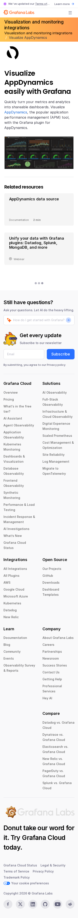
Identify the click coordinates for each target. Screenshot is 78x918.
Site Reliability (53, 454)
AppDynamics (15, 112)
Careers (48, 644)
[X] (20, 904)
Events (8, 658)
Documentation (15, 638)
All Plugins (11, 575)
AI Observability (54, 392)
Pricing (8, 399)
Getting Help (52, 679)
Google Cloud (13, 589)
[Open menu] (70, 12)
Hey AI (47, 698)
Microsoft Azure (15, 596)
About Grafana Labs (58, 638)
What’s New (12, 536)
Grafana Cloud (43, 837)
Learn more (62, 4)
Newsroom (50, 658)
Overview (10, 392)
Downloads (51, 582)
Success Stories (54, 665)
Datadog (10, 610)
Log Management (55, 461)
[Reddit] (70, 904)
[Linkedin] (32, 904)
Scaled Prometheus (57, 435)
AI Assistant (12, 418)
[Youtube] (57, 904)
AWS (6, 582)
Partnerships (52, 651)
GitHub (47, 575)
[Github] (45, 904)
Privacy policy (56, 364)
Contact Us (51, 672)
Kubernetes (12, 603)
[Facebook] (7, 904)
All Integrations (15, 569)
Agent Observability (18, 425)
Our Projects (51, 569)
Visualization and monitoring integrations (38, 33)
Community (12, 651)
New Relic (11, 617)
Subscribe (60, 354)
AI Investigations (16, 529)
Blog (6, 644)
